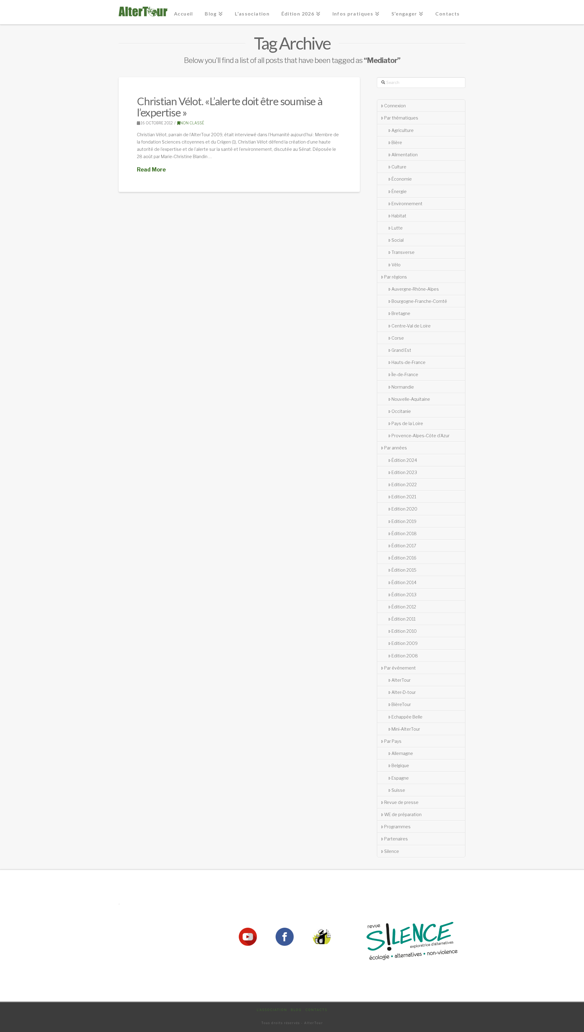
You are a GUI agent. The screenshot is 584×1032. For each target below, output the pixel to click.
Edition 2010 (404, 631)
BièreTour (401, 704)
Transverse (403, 252)
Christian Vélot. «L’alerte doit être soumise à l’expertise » (229, 107)
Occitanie (401, 411)
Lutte (397, 227)
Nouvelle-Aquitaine (410, 399)
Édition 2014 (403, 582)
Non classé (192, 123)
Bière (396, 142)
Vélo (396, 264)
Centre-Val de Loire (411, 325)
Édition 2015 (403, 570)
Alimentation (404, 154)
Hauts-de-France (408, 362)
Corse (397, 338)
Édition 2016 (403, 557)
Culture (398, 166)
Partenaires (396, 838)
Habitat (398, 215)
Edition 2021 (403, 496)
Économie (401, 179)
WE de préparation (403, 814)
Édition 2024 (404, 460)
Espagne (400, 778)
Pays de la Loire (407, 423)
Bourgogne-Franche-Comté (419, 301)
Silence (391, 851)
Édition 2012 (403, 606)
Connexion (395, 105)
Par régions (395, 276)
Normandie (402, 387)
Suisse (398, 790)
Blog (296, 1010)
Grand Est (401, 350)
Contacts (316, 1010)
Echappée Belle (406, 716)
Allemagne (402, 753)
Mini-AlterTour (405, 729)
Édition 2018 (404, 533)
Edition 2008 (404, 655)
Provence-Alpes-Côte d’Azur (420, 435)
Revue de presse (401, 802)
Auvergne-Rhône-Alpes (415, 289)
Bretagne (400, 313)
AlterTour (401, 680)
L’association (272, 1010)
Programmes (397, 826)
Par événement (400, 667)
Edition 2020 (404, 508)
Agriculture (402, 130)
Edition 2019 (403, 521)
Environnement (406, 203)
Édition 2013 (403, 594)
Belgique (400, 765)
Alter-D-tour (403, 692)
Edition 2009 (404, 643)
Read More (151, 169)
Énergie (399, 191)
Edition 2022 (404, 484)
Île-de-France (404, 374)
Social (397, 240)
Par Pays (392, 741)
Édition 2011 (403, 619)
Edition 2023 (404, 472)
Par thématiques (401, 117)
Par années (395, 447)
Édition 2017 (403, 545)
